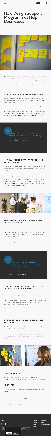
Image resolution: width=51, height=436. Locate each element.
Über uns (35, 422)
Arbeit (21, 3)
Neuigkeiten (32, 3)
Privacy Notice (14, 430)
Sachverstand (15, 3)
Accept (9, 433)
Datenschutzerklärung (45, 424)
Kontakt (38, 3)
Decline (16, 433)
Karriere (26, 3)
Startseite (35, 420)
